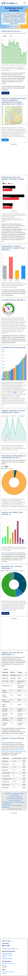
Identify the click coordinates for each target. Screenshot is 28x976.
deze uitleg (17, 330)
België (12, 232)
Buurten (4, 140)
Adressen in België (7, 955)
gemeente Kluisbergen (17, 506)
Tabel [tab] (10, 36)
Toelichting (5, 93)
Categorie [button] (5, 669)
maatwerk (6, 553)
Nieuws (4, 965)
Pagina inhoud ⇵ (15, 26)
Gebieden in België (7, 953)
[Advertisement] (14, 160)
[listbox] (7, 466)
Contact (4, 973)
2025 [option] (6, 466)
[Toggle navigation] (25, 3)
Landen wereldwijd (7, 958)
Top (20, 809)
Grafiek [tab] (5, 36)
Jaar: (3, 466)
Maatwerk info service (8, 971)
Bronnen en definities (8, 963)
